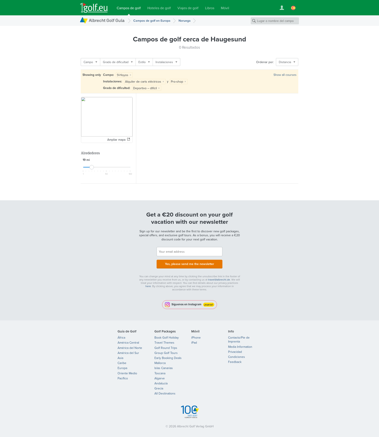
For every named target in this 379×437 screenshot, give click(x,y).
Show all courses (285, 75)
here (148, 286)
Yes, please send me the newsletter (189, 264)
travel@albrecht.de (219, 279)
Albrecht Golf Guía (107, 20)
